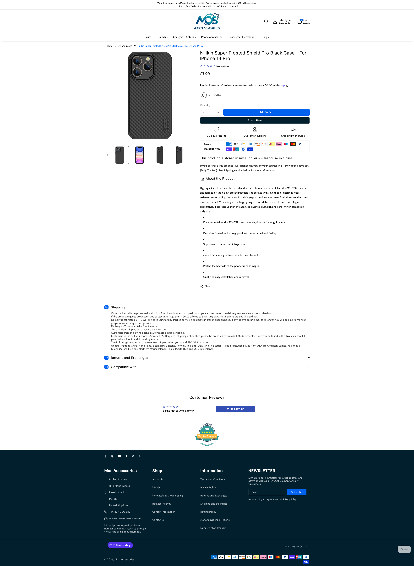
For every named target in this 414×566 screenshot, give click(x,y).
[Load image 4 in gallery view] (179, 155)
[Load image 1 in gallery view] (120, 155)
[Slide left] (107, 155)
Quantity (205, 105)
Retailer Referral (161, 503)
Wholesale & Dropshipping (167, 495)
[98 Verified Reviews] (207, 447)
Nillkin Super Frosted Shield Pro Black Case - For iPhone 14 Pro (170, 45)
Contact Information (163, 511)
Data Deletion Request (213, 527)
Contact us (158, 519)
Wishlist (156, 487)
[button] (266, 21)
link (288, 335)
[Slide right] (192, 155)
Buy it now (255, 120)
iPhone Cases (125, 45)
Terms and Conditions (212, 479)
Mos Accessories (125, 559)
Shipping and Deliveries (213, 503)
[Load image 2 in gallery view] (140, 155)
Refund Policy (208, 511)
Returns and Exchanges (213, 495)
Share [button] (208, 286)
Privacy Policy (208, 487)
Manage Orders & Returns (215, 519)
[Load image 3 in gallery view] (159, 155)
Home (109, 45)
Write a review (235, 408)
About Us (157, 479)
